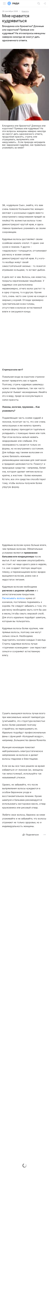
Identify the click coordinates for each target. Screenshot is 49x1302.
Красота (25, 11)
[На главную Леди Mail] (15, 3)
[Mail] (9, 3)
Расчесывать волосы (13, 598)
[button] (24, 85)
